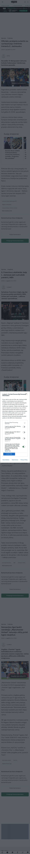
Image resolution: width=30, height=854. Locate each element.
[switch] (24, 427)
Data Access (15, 459)
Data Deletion (5, 459)
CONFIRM (9, 454)
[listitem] (15, 423)
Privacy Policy (24, 459)
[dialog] (15, 427)
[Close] (26, 394)
